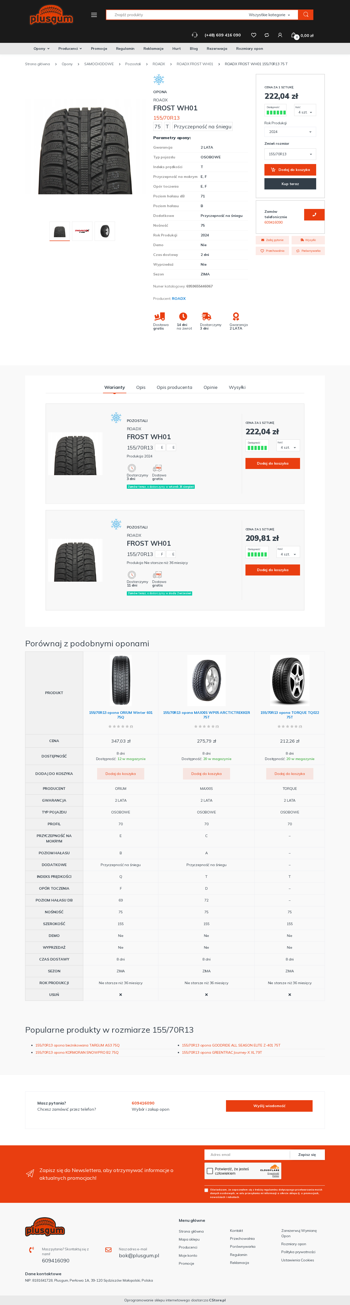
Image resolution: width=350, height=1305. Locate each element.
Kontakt (236, 1230)
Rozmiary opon (249, 48)
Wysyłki (310, 240)
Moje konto (188, 1255)
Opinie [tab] (211, 387)
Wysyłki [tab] (237, 387)
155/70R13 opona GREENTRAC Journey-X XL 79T (222, 1052)
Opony (39, 48)
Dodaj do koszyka (294, 169)
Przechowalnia (274, 251)
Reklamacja (239, 1262)
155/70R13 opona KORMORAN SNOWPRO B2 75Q (76, 1052)
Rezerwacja (217, 48)
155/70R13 (166, 117)
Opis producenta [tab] (174, 387)
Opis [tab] (141, 387)
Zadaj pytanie (274, 240)
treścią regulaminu (266, 1189)
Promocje (99, 48)
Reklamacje (153, 48)
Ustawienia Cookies (297, 1260)
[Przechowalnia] (253, 35)
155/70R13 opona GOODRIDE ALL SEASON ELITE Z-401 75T (231, 1045)
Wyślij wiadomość (269, 1106)
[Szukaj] (305, 14)
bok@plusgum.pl (139, 1255)
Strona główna (191, 1231)
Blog (194, 48)
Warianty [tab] (114, 387)
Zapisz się (307, 1154)
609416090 (273, 222)
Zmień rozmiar (276, 143)
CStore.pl (217, 1300)
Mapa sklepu (189, 1239)
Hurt (176, 48)
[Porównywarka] (267, 35)
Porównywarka (311, 251)
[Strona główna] (48, 15)
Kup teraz (290, 183)
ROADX (178, 298)
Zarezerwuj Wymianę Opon (299, 1233)
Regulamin (125, 48)
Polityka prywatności (298, 1252)
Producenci (68, 48)
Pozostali (137, 420)
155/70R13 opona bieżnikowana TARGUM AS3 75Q (77, 1045)
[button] (273, 14)
